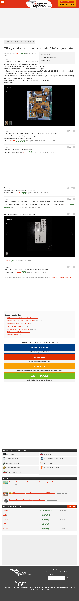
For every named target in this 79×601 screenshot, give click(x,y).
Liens (5, 489)
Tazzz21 (18, 53)
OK (67, 578)
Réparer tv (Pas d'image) (14, 326)
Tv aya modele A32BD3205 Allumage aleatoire (21, 321)
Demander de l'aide (67, 2)
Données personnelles (60, 588)
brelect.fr (12, 141)
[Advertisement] (39, 22)
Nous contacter (45, 590)
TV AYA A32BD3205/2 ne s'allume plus (18, 323)
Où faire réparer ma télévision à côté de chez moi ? (22, 318)
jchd (4, 515)
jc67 (4, 524)
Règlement (70, 588)
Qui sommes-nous (16, 588)
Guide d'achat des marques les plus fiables (39, 380)
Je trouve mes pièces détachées (39, 352)
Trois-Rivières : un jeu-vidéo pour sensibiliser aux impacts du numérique (35, 482)
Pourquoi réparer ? (69, 482)
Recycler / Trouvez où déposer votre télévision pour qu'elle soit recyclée (39, 371)
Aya (48, 54)
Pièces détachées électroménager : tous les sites (27, 500)
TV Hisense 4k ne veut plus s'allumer (18, 329)
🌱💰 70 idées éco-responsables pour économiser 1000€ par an (32, 493)
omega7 (6, 510)
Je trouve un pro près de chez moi (39, 361)
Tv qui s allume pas (12, 335)
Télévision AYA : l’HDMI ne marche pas (18, 332)
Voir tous (71, 507)
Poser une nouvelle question (61, 278)
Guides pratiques (14, 489)
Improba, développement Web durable (40, 588)
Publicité (32, 590)
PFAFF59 (6, 519)
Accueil (39, 4)
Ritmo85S (6, 528)
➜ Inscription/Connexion (67, 4)
